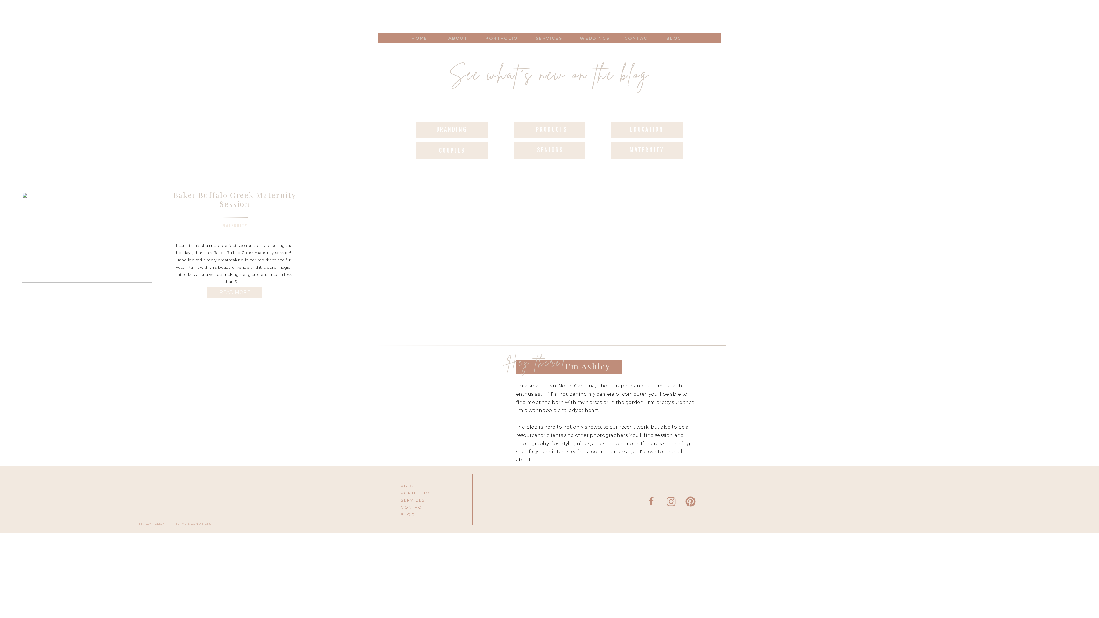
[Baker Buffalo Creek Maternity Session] (87, 238)
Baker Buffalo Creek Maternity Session (234, 199)
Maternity (235, 225)
